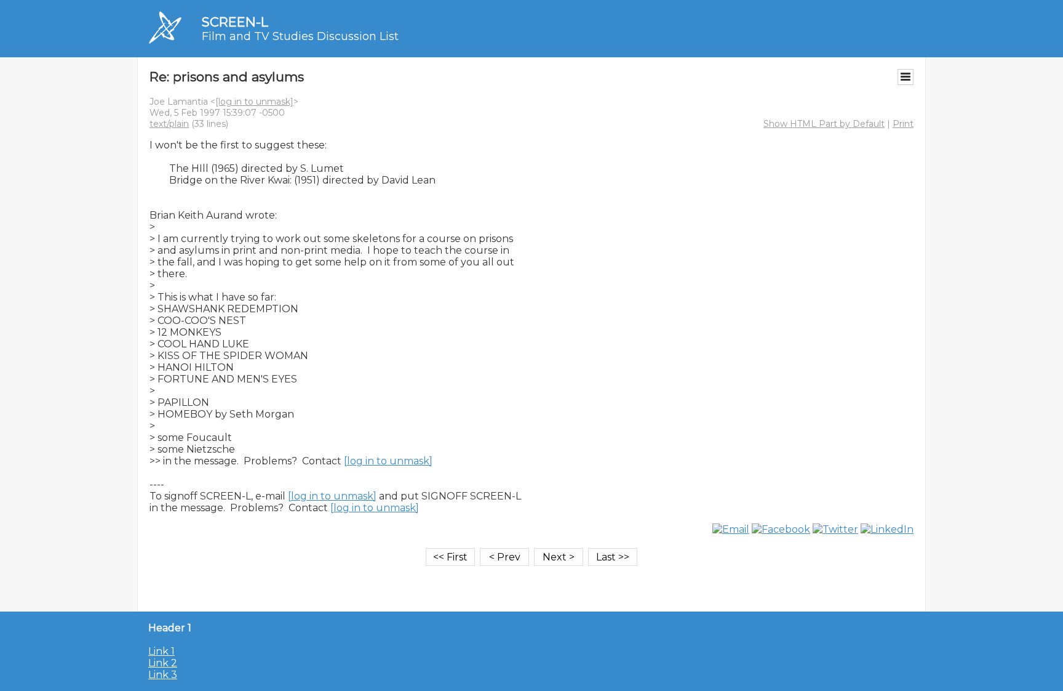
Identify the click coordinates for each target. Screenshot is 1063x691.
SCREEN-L (235, 22)
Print (903, 123)
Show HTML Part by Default (824, 123)
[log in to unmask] (254, 101)
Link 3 (162, 675)
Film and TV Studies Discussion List (300, 36)
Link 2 (162, 663)
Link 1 (161, 651)
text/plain (169, 123)
